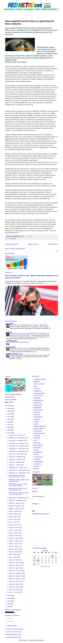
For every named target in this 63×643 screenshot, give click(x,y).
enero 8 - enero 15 (15, 589)
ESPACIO (13, 238)
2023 (9, 416)
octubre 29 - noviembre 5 (17, 454)
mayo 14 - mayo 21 (15, 541)
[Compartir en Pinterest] (31, 236)
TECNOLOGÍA (38, 457)
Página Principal (33, 244)
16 (34, 560)
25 (42, 562)
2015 (9, 598)
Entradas (9, 618)
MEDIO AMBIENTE (40, 426)
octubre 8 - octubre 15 (16, 462)
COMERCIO (38, 391)
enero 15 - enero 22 (15, 587)
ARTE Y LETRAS (39, 384)
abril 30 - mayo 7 (14, 546)
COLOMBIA (44, 9)
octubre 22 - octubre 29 (16, 456)
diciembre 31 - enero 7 (16, 435)
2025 (9, 411)
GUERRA (37, 419)
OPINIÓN (37, 438)
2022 (9, 419)
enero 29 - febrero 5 (15, 581)
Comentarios (10, 621)
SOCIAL (36, 454)
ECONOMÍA (37, 407)
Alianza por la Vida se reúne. (18, 348)
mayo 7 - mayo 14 (14, 543)
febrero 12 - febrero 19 (16, 576)
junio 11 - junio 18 (14, 530)
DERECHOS (38, 405)
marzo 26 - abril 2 (14, 560)
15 (56, 558)
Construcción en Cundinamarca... (20, 342)
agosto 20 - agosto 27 (16, 503)
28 (52, 562)
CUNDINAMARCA (29, 9)
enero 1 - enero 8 (14, 592)
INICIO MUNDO (53, 9)
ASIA (35, 386)
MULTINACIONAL (39, 433)
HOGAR (36, 421)
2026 (9, 408)
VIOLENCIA (37, 464)
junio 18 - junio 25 (14, 527)
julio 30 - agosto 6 (14, 511)
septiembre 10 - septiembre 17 (18, 473)
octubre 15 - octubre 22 (16, 459)
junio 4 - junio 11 (14, 533)
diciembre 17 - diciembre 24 (17, 438)
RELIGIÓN (37, 447)
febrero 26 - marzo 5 (15, 570)
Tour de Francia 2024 (16, 355)
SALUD (36, 450)
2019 (9, 427)
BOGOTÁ (37, 9)
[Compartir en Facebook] (30, 236)
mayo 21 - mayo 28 (15, 538)
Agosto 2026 (45, 550)
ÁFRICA (36, 466)
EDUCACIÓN (38, 410)
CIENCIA (37, 388)
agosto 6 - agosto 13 (15, 508)
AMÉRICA (37, 381)
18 (42, 560)
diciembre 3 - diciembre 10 (17, 440)
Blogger (41, 640)
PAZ (35, 440)
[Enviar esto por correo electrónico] (28, 236)
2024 (9, 414)
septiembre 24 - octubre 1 (17, 467)
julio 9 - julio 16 (13, 519)
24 (38, 562)
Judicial (36, 424)
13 (49, 558)
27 (49, 562)
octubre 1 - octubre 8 (15, 465)
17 (38, 560)
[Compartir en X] (29, 236)
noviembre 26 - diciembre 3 (17, 443)
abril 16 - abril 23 (14, 552)
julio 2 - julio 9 (13, 522)
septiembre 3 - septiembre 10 (18, 498)
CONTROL (37, 398)
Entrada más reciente (11, 244)
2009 (9, 606)
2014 (9, 601)
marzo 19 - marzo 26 (15, 562)
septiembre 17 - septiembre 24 (18, 470)
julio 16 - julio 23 (14, 516)
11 (42, 558)
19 (46, 560)
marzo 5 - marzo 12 (15, 568)
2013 (9, 604)
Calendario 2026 (45, 566)
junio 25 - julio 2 (14, 525)
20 (49, 560)
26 (46, 562)
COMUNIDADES (39, 393)
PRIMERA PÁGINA (9, 9)
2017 (9, 432)
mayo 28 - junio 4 (14, 535)
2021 (9, 422)
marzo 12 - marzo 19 (15, 565)
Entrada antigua (53, 244)
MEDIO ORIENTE (39, 428)
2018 (9, 430)
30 (34, 564)
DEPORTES (38, 403)
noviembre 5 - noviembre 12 (18, 451)
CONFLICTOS (38, 396)
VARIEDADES (38, 461)
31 (38, 564)
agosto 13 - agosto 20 (16, 506)
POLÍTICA (37, 443)
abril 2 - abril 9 (13, 557)
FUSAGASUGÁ (19, 9)
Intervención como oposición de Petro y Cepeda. (24, 325)
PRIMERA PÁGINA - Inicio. (14, 354)
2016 (9, 595)
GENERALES (38, 417)
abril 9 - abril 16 (14, 554)
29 (56, 562)
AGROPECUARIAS (40, 379)
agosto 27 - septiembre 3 (17, 500)
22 (56, 560)
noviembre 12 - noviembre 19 (18, 448)
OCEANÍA (37, 436)
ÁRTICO (36, 468)
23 (34, 562)
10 (38, 558)
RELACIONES (38, 445)
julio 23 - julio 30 (14, 514)
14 (52, 558)
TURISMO (37, 459)
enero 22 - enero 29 (15, 584)
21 (52, 560)
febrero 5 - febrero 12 (15, 579)
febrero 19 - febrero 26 (16, 573)
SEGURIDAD (38, 452)
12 (46, 558)
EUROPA (37, 414)
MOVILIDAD (38, 431)
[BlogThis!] (29, 236)
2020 (9, 424)
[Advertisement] (27, 14)
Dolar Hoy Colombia (10, 397)
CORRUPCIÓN (38, 400)
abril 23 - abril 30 (14, 549)
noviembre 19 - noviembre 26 (18, 446)
